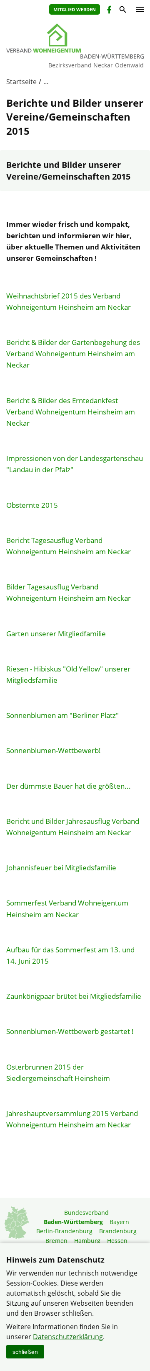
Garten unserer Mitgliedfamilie (56, 633)
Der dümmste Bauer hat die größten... (68, 786)
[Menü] (138, 9)
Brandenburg (118, 1231)
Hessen (117, 1241)
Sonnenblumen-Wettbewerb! (53, 750)
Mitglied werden (74, 9)
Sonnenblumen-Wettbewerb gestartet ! (70, 1031)
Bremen (56, 1241)
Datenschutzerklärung (68, 1336)
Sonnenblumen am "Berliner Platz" (62, 715)
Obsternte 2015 (32, 505)
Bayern (119, 1222)
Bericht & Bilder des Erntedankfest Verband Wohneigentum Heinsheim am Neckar (70, 412)
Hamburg (87, 1241)
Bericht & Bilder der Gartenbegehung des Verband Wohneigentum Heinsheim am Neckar (73, 353)
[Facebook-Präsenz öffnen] (108, 10)
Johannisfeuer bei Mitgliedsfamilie (61, 867)
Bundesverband (86, 1213)
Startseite (21, 81)
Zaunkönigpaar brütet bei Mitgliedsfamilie (73, 996)
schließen (25, 1351)
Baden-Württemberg (73, 1222)
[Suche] (122, 10)
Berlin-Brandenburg (64, 1231)
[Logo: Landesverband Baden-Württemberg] (75, 38)
